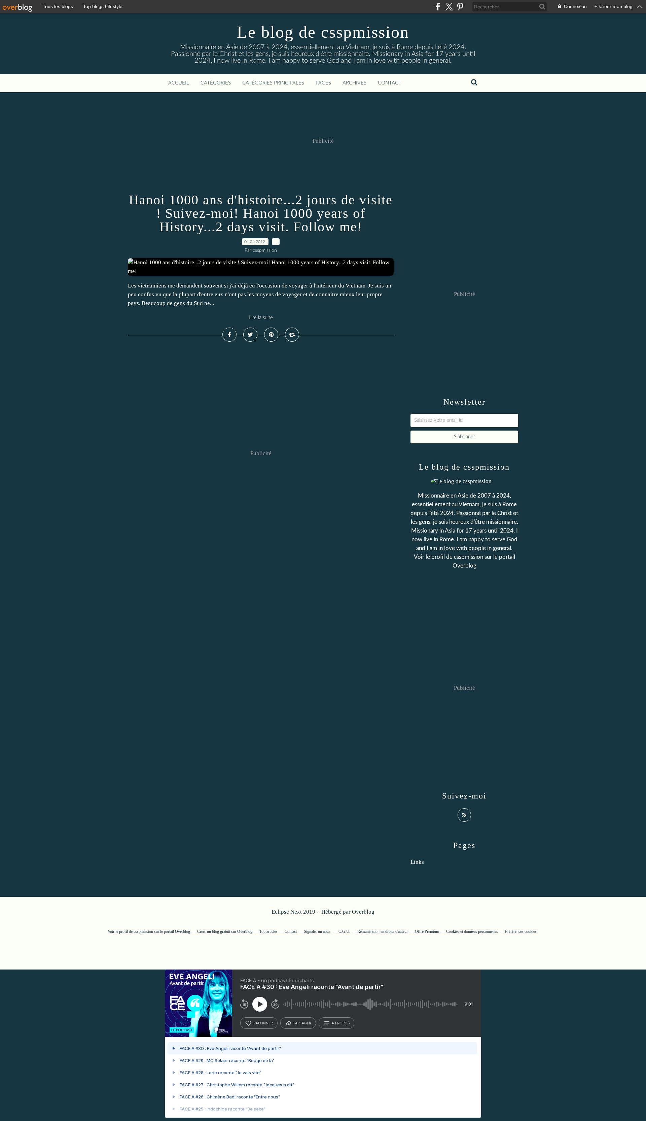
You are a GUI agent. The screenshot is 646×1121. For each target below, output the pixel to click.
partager (302, 1023)
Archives (354, 83)
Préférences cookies (521, 931)
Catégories (216, 83)
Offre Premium (427, 931)
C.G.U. (344, 931)
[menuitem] (178, 83)
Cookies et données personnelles (472, 931)
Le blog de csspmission (323, 32)
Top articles (268, 931)
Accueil (178, 83)
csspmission (468, 557)
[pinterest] (460, 6)
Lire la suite (261, 317)
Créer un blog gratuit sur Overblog (224, 931)
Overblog (363, 912)
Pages (323, 83)
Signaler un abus (317, 931)
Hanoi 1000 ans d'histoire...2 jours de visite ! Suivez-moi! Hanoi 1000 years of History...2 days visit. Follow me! (261, 213)
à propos (341, 1023)
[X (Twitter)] (449, 6)
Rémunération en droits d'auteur (382, 931)
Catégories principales (273, 83)
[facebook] (438, 6)
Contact (389, 83)
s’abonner (263, 1023)
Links (417, 862)
